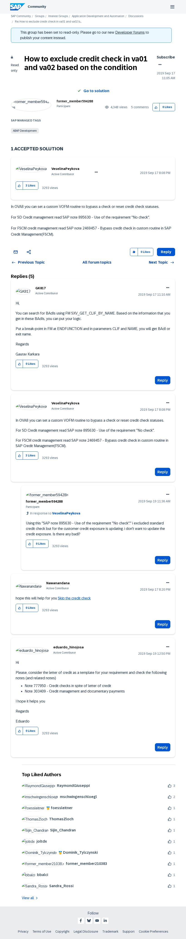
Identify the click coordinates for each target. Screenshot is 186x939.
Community (37, 6)
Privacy (23, 931)
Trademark (110, 931)
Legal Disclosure (86, 931)
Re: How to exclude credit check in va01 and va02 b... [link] (48, 21)
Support (128, 931)
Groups (39, 16)
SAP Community (21, 16)
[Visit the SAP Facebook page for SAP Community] (81, 920)
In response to (55, 513)
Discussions (135, 16)
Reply (162, 380)
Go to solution (96, 91)
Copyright (62, 931)
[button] (156, 107)
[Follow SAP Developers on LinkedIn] (105, 920)
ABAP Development (25, 130)
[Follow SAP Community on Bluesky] (89, 920)
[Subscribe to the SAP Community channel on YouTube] (97, 920)
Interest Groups (58, 16)
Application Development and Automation (98, 16)
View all (28, 898)
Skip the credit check (74, 598)
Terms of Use (41, 931)
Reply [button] (166, 252)
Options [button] (159, 64)
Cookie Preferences (153, 931)
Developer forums (130, 32)
